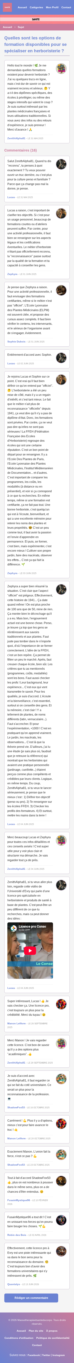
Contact (66, 7)
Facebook (34, 1355)
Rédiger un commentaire (31, 1297)
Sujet (21, 27)
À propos (51, 1330)
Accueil (22, 7)
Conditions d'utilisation (18, 1337)
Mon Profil (52, 7)
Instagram (58, 1355)
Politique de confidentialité (53, 1337)
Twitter (46, 1355)
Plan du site (36, 1330)
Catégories (36, 7)
